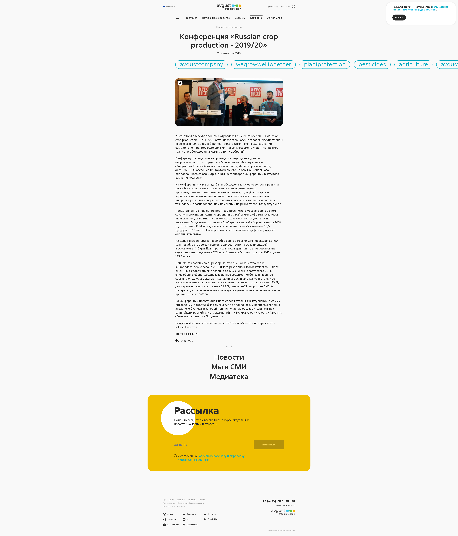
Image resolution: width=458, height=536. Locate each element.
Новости (229, 356)
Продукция (190, 17)
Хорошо (399, 17)
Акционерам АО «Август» (174, 506)
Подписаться (268, 445)
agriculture (413, 64)
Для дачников (169, 503)
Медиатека (229, 376)
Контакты (285, 6)
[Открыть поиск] (293, 6)
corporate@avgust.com (285, 505)
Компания (256, 17)
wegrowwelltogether (263, 64)
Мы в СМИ (229, 366)
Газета (202, 500)
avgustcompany (201, 64)
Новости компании (229, 27)
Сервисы (240, 17)
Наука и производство (216, 17)
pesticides (372, 64)
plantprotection (325, 64)
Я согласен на (211, 458)
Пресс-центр (272, 6)
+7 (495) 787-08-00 (278, 501)
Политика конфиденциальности (190, 503)
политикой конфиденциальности (419, 9)
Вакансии (181, 500)
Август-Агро (274, 17)
